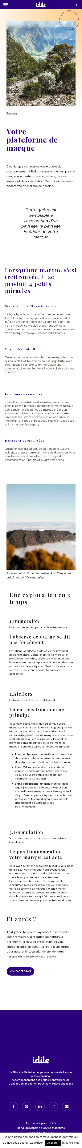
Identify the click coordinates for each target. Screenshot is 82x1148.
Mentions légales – (38, 1123)
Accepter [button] (53, 1142)
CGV (53, 1123)
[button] (5, 4)
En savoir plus (70, 1143)
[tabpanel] (41, 651)
